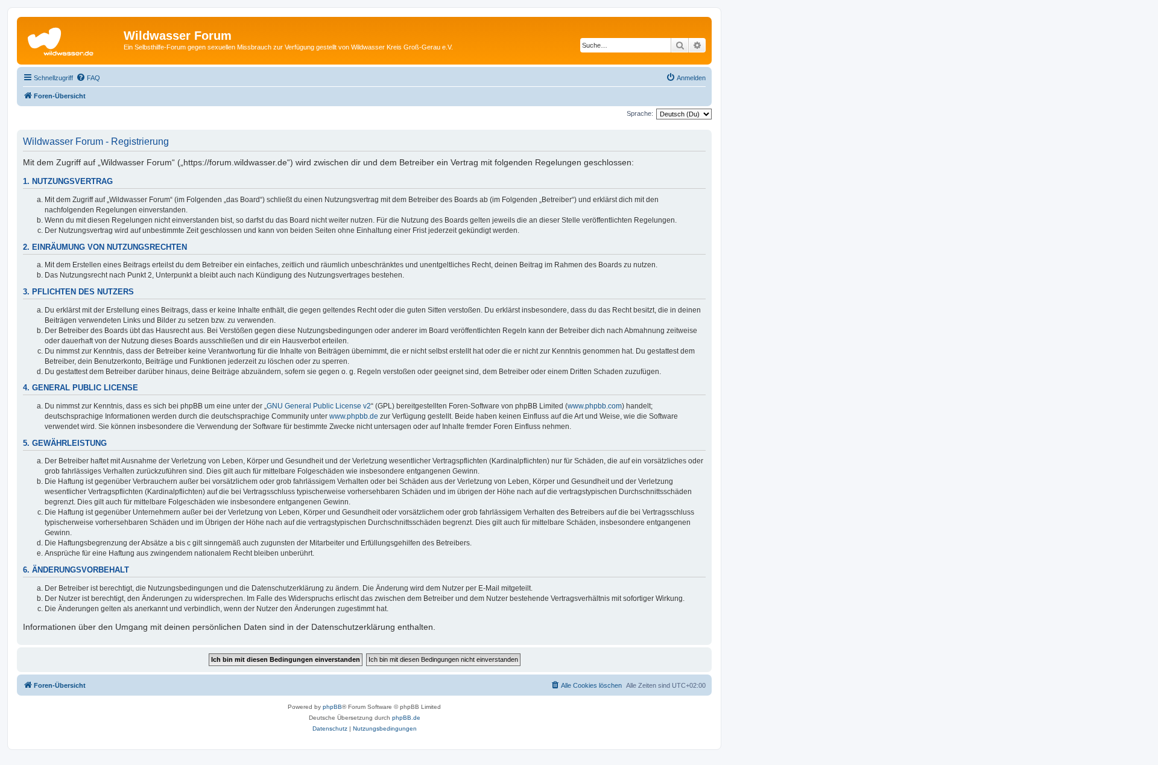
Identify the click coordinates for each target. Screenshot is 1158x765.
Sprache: (640, 113)
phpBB (332, 706)
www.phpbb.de (353, 416)
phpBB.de (406, 717)
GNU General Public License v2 (319, 406)
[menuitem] (88, 78)
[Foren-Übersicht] (72, 39)
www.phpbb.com (595, 406)
